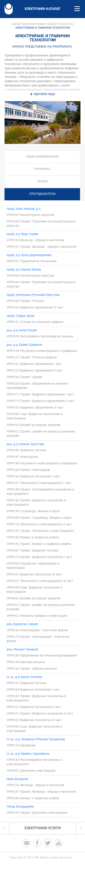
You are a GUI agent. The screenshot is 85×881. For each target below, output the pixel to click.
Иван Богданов (17, 779)
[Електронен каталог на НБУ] (9, 9)
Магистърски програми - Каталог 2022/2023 (42, 24)
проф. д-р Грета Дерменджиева (29, 255)
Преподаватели (42, 194)
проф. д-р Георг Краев (22, 234)
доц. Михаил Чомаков (22, 649)
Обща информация (42, 157)
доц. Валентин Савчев (22, 624)
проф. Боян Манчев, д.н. (24, 209)
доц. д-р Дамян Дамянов (24, 345)
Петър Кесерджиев (20, 807)
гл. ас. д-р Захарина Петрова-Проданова (36, 739)
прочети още (44, 94)
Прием (42, 182)
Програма (42, 169)
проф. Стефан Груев (20, 316)
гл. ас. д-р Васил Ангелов (24, 677)
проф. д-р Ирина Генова (24, 269)
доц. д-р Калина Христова (25, 444)
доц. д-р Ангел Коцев (22, 330)
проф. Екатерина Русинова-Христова (33, 295)
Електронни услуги (42, 828)
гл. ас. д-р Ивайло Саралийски (28, 754)
